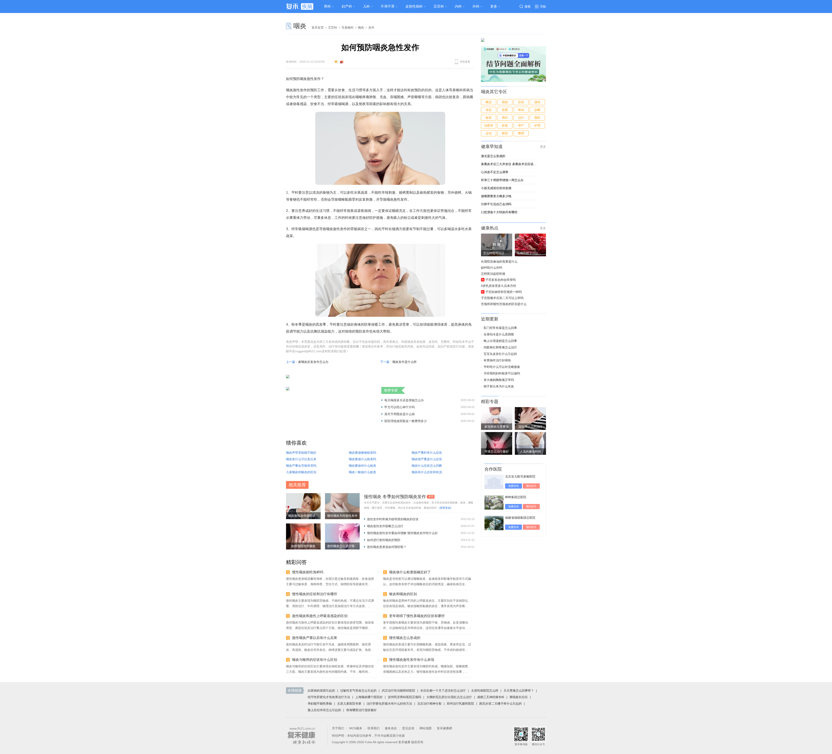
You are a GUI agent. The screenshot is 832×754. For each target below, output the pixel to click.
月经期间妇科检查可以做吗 (502, 373)
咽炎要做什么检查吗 (362, 459)
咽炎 (299, 25)
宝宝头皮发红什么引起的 (500, 354)
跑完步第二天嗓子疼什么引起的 (500, 703)
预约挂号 (531, 486)
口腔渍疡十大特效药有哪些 (499, 212)
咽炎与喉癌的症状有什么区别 (314, 659)
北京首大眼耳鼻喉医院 (520, 476)
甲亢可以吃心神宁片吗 (399, 407)
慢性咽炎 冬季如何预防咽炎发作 (395, 496)
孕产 (521, 125)
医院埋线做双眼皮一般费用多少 (405, 421)
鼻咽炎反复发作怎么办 (313, 362)
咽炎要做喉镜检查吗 (362, 452)
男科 (327, 6)
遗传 (537, 102)
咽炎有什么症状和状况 (427, 472)
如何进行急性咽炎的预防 (383, 540)
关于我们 (338, 728)
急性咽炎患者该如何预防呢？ (386, 547)
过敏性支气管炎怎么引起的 (358, 690)
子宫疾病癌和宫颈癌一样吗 (503, 292)
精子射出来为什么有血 (499, 386)
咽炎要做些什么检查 (362, 465)
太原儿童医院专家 (349, 703)
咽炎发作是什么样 (404, 362)
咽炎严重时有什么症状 (427, 452)
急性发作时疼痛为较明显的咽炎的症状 (393, 519)
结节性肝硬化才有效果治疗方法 (329, 697)
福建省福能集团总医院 (520, 517)
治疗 (521, 117)
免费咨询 (513, 486)
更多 (543, 146)
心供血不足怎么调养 (494, 172)
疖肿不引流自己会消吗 (496, 204)
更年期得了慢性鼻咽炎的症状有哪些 (417, 616)
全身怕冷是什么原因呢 (499, 334)
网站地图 (425, 728)
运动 (489, 133)
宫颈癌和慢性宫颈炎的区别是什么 (503, 304)
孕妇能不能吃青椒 (320, 703)
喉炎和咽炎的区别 (403, 594)
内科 (458, 6)
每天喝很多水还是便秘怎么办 (404, 400)
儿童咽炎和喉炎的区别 (301, 472)
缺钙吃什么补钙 (491, 267)
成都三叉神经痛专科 (490, 697)
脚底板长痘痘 (519, 697)
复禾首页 (318, 27)
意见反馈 (408, 728)
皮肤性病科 (414, 6)
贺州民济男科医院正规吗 (404, 697)
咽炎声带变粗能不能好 (301, 452)
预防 (537, 117)
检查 (489, 117)
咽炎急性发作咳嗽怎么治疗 (385, 526)
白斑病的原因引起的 (321, 690)
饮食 (505, 125)
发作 (371, 27)
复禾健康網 (444, 728)
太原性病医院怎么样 (484, 690)
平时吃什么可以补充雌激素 (502, 367)
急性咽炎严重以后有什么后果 (314, 638)
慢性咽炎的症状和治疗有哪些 (314, 594)
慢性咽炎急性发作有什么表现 (411, 659)
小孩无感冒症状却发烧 (496, 188)
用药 (505, 117)
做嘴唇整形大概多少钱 (496, 196)
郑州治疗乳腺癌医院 (460, 703)
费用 (521, 133)
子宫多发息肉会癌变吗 (500, 279)
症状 (521, 102)
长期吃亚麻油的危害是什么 (499, 261)
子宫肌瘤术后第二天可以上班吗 (502, 298)
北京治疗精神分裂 (429, 703)
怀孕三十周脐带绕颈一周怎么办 (502, 180)
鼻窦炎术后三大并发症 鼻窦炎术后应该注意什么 (509, 164)
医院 (505, 133)
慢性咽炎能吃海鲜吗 (307, 572)
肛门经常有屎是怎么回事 (500, 328)
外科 (476, 6)
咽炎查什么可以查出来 (301, 459)
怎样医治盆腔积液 (493, 273)
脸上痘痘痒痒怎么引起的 (324, 710)
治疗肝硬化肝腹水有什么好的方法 (389, 703)
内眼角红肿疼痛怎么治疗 (500, 347)
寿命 (521, 110)
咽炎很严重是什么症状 (427, 459)
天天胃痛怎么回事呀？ (519, 690)
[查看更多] (445, 507)
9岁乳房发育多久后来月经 (498, 286)
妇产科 (347, 6)
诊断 (537, 110)
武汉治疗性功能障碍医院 (398, 690)
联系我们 (373, 728)
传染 (489, 110)
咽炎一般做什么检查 (362, 472)
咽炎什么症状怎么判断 (427, 465)
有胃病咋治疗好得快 (497, 360)
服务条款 (391, 728)
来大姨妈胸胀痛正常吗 (499, 380)
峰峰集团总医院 (515, 497)
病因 (505, 102)
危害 (505, 110)
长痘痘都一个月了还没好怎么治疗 (443, 690)
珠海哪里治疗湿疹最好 (361, 710)
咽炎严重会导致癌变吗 (301, 465)
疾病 (307, 6)
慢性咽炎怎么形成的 (404, 638)
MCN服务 (355, 728)
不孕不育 (388, 6)
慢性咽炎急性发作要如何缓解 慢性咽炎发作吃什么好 (402, 533)
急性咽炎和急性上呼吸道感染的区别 (320, 616)
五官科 (439, 6)
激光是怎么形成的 (493, 156)
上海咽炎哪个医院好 (369, 697)
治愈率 (488, 125)
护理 (537, 125)
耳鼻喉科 (347, 27)
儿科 (366, 6)
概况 (489, 102)
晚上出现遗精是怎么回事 (500, 341)
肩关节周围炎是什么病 (399, 414)
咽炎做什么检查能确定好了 (410, 572)
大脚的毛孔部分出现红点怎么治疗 (449, 697)
